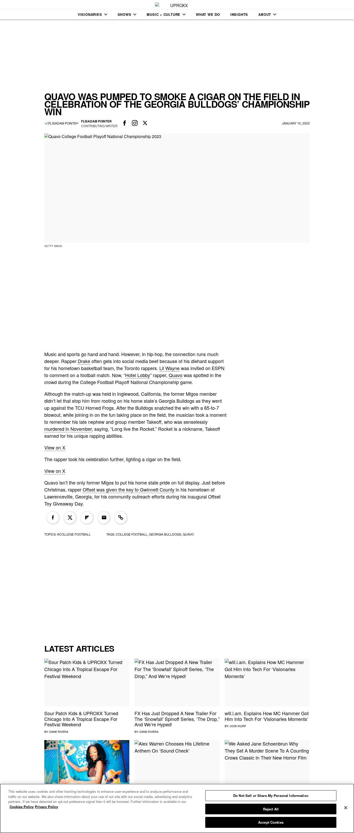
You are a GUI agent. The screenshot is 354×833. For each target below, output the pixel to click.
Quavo (175, 375)
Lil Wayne (169, 368)
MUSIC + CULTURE (163, 14)
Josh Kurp (238, 726)
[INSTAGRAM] (135, 123)
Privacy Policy (46, 806)
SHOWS (124, 14)
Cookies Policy (22, 806)
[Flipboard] (87, 518)
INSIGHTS (239, 14)
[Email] (104, 518)
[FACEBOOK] (124, 123)
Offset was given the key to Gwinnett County (128, 489)
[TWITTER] (145, 123)
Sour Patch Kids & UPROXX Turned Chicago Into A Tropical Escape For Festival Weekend (81, 719)
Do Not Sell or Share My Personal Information (270, 795)
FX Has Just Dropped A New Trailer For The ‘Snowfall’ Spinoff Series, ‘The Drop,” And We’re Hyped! (177, 719)
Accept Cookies (271, 822)
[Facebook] (53, 518)
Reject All (271, 809)
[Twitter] (70, 518)
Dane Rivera (58, 731)
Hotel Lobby (137, 375)
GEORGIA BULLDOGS (165, 534)
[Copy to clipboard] (121, 518)
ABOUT (264, 14)
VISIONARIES (90, 14)
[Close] (345, 808)
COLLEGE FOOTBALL (131, 534)
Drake (84, 361)
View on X (54, 447)
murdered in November (68, 428)
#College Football (74, 534)
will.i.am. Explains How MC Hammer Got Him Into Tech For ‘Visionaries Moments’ (267, 716)
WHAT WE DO (208, 14)
